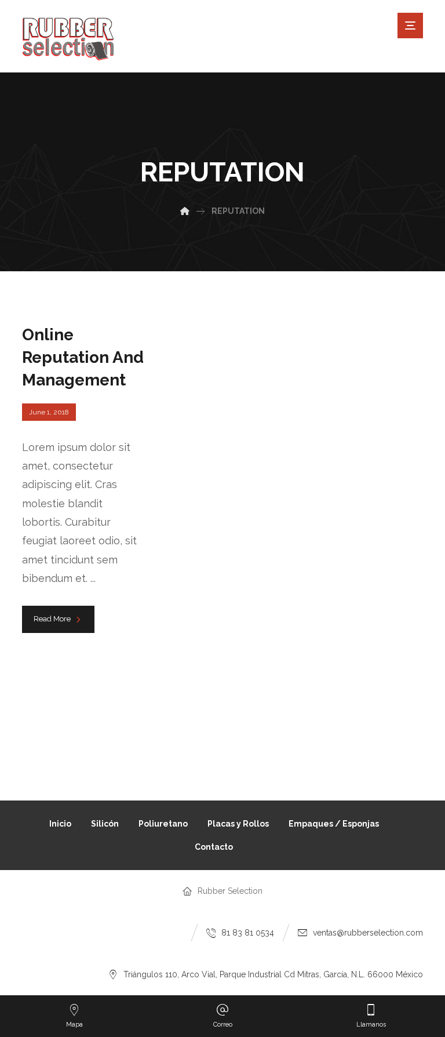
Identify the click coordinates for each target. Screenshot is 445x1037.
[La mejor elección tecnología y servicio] (68, 39)
